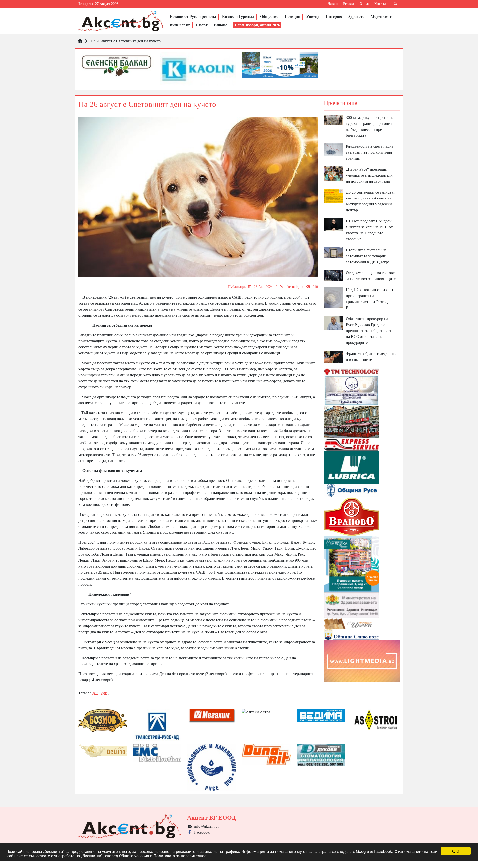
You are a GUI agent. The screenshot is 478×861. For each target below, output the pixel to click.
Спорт (202, 25)
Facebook (201, 832)
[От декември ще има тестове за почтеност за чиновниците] (333, 275)
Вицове (220, 25)
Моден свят (381, 16)
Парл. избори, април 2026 (257, 25)
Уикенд (312, 16)
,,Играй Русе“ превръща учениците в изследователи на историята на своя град (369, 175)
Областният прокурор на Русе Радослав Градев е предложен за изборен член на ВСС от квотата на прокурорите (369, 331)
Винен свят (180, 25)
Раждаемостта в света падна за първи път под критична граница (369, 152)
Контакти (381, 4)
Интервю (334, 16)
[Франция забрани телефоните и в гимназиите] (333, 356)
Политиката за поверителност (181, 855)
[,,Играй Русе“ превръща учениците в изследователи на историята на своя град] (333, 173)
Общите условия (134, 855)
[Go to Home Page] (80, 41)
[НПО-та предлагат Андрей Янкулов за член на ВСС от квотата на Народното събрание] (333, 224)
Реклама (349, 4)
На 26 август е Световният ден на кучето (126, 41)
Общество (269, 16)
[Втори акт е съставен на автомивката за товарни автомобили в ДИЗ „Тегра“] (333, 252)
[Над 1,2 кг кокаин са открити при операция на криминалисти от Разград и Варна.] (333, 297)
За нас (364, 4)
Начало (333, 4)
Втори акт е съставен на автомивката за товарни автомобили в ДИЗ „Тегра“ (368, 256)
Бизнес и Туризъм (238, 16)
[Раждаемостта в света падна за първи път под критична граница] (333, 149)
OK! (455, 851)
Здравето (356, 16)
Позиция (292, 16)
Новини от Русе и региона (193, 16)
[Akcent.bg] (121, 21)
